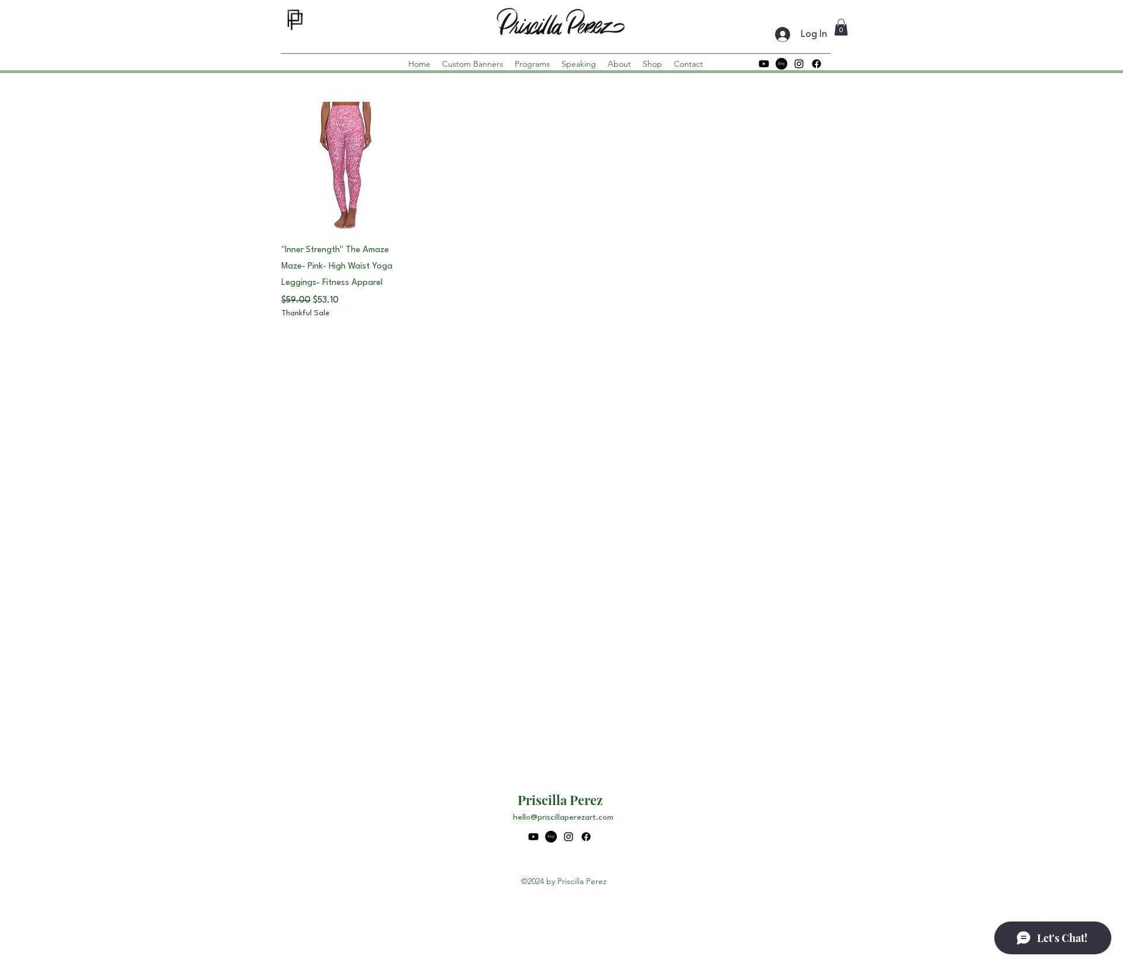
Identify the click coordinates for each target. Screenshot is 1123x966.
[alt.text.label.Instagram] (799, 64)
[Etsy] (781, 64)
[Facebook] (816, 64)
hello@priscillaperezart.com (563, 817)
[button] (841, 27)
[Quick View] (347, 167)
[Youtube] (764, 64)
